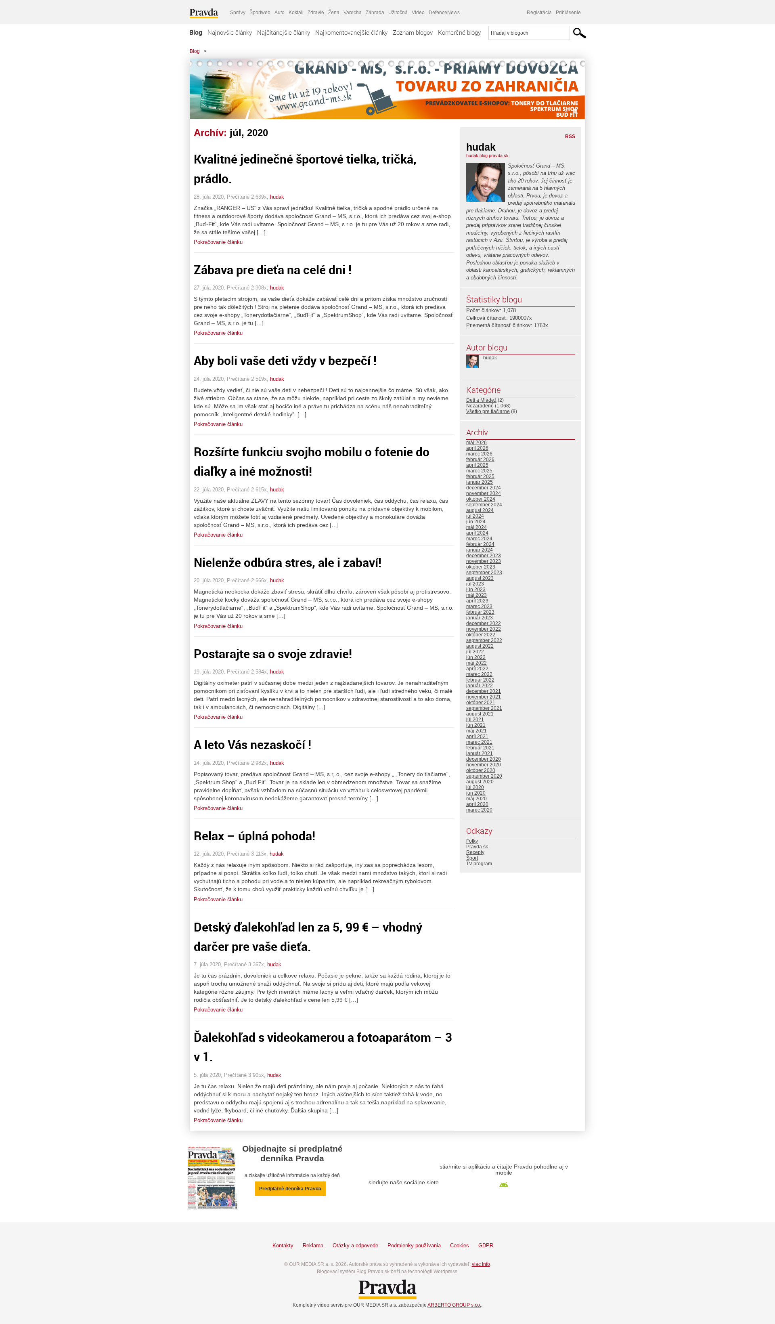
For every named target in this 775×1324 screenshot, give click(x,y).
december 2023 (483, 555)
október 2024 (480, 499)
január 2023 (479, 618)
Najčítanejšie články (283, 32)
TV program (479, 864)
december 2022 (483, 623)
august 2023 (480, 578)
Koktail (296, 12)
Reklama (313, 1245)
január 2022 (479, 685)
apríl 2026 (477, 448)
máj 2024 (476, 527)
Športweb (259, 12)
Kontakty (282, 1245)
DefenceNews (444, 12)
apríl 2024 (477, 533)
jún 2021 (476, 725)
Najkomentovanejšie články (351, 32)
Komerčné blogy (459, 32)
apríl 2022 (477, 668)
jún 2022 (476, 657)
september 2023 (484, 572)
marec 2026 (479, 454)
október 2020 (480, 770)
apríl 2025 (477, 465)
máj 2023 (476, 595)
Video (418, 12)
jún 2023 (476, 589)
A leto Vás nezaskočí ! (252, 744)
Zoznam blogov (413, 32)
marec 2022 (479, 674)
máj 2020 (476, 799)
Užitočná (398, 12)
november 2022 (483, 629)
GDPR (485, 1245)
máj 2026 (476, 442)
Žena (333, 12)
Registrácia (539, 12)
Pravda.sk (477, 847)
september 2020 (484, 776)
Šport (472, 858)
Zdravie (316, 12)
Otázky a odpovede (355, 1245)
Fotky (472, 841)
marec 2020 (479, 810)
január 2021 (479, 753)
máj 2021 (476, 731)
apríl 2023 (477, 601)
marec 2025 (479, 471)
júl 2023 (475, 584)
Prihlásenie (568, 12)
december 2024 (483, 488)
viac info (481, 1264)
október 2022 (480, 635)
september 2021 (484, 708)
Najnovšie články (229, 32)
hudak (277, 197)
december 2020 (483, 759)
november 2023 (483, 561)
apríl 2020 (477, 804)
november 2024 (483, 493)
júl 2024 (475, 516)
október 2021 (480, 702)
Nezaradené (480, 406)
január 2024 (479, 550)
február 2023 (480, 612)
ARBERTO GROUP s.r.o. (454, 1305)
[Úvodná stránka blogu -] (387, 89)
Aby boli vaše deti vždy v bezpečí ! (285, 360)
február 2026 (480, 459)
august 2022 (480, 646)
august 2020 (480, 782)
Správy (237, 12)
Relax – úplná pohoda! (254, 835)
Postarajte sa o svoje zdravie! (273, 653)
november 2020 (483, 765)
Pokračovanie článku (218, 242)
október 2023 (480, 567)
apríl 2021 (477, 736)
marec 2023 (479, 606)
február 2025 (480, 476)
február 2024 (480, 544)
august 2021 (480, 714)
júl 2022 (475, 652)
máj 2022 (476, 663)
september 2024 (484, 505)
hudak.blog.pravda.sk (487, 155)
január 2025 (479, 482)
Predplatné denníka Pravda (290, 1189)
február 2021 (480, 748)
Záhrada (375, 12)
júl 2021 (475, 719)
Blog (195, 32)
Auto (279, 12)
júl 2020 (475, 787)
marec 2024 (479, 538)
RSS (570, 136)
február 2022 (480, 680)
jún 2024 (476, 522)
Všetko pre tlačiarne (488, 411)
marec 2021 (479, 742)
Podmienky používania (414, 1245)
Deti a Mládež (481, 400)
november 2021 (483, 697)
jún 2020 (476, 793)
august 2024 (480, 510)
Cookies (459, 1245)
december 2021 (483, 691)
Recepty (475, 852)
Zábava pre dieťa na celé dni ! (273, 269)
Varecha (353, 12)
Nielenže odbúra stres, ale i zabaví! (287, 562)
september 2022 (484, 640)
